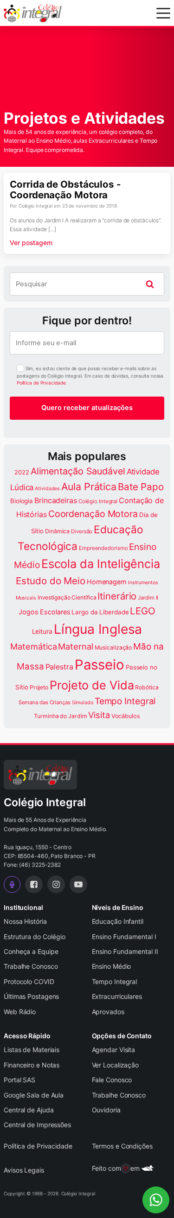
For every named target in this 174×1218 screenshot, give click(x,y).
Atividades (47, 489)
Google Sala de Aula (34, 1095)
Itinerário (116, 596)
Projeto (39, 687)
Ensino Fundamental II (125, 951)
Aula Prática (88, 486)
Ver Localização (115, 1065)
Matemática (33, 646)
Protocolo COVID (29, 981)
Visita (99, 715)
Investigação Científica (67, 597)
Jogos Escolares (45, 612)
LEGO (142, 611)
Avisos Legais (24, 1170)
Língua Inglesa (98, 629)
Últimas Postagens (31, 996)
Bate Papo (141, 486)
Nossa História (25, 921)
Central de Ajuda (28, 1110)
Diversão (81, 531)
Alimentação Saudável (78, 471)
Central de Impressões (37, 1125)
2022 (21, 472)
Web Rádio (20, 1012)
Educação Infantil (117, 921)
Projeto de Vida (92, 685)
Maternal (75, 646)
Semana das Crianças (45, 702)
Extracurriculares (117, 996)
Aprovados (108, 1012)
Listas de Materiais (31, 1050)
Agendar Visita (113, 1050)
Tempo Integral (125, 701)
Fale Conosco (112, 1080)
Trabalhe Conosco (31, 966)
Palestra (59, 666)
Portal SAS (19, 1080)
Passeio (99, 664)
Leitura (42, 631)
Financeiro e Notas (31, 1065)
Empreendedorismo (103, 548)
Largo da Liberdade (100, 612)
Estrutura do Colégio (34, 936)
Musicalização (113, 647)
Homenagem (107, 582)
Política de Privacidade (41, 382)
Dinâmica (57, 531)
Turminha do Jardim (60, 716)
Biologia (21, 501)
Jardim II (148, 597)
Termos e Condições (122, 1146)
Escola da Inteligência (100, 563)
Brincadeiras (55, 500)
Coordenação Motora (93, 513)
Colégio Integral (97, 501)
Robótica (146, 687)
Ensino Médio (111, 966)
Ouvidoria (106, 1110)
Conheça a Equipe (31, 951)
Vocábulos (125, 716)
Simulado (82, 703)
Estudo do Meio (50, 581)
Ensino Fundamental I (124, 936)
